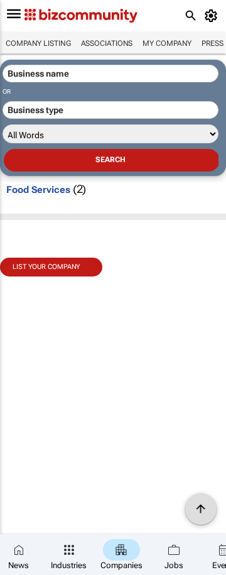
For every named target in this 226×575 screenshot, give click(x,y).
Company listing (38, 43)
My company (167, 43)
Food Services (38, 189)
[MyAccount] (213, 15)
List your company (46, 267)
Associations (107, 43)
